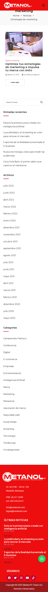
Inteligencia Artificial (14, 380)
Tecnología (9, 436)
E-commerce (10, 359)
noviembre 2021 (11, 234)
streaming (8, 429)
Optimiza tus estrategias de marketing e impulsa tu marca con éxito (23, 67)
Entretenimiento (12, 373)
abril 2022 (8, 199)
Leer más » (8, 536)
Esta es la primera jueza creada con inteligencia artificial (23, 527)
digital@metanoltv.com (16, 511)
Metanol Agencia (33, 75)
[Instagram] (21, 578)
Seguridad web (11, 415)
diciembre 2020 (11, 304)
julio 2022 (8, 185)
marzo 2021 (9, 290)
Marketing (8, 394)
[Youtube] (27, 578)
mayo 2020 (9, 318)
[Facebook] (9, 578)
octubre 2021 (10, 241)
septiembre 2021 (12, 248)
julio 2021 (8, 262)
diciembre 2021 (11, 227)
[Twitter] (15, 578)
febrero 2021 (10, 297)
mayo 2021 (9, 276)
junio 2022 (9, 192)
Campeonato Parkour (15, 338)
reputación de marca (14, 408)
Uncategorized (11, 450)
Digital (6, 352)
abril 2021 (8, 283)
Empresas (8, 366)
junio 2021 (8, 269)
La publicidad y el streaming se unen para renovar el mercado (24, 540)
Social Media (9, 422)
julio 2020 (8, 311)
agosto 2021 (9, 255)
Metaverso (9, 401)
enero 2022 (9, 220)
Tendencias (9, 443)
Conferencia (9, 345)
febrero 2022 (10, 213)
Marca (6, 387)
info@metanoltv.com (15, 507)
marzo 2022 (9, 206)
